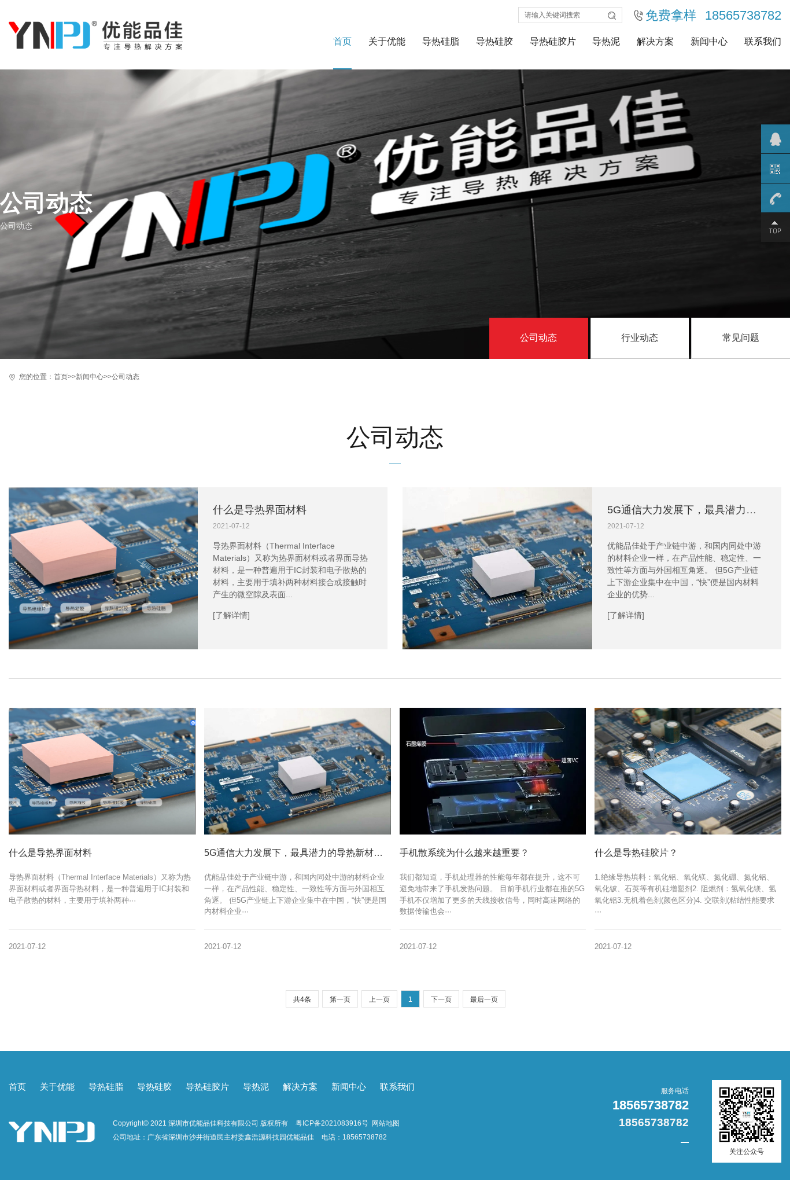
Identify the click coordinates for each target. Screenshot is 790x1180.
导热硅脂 (440, 41)
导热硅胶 (494, 41)
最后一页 (484, 999)
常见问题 (740, 338)
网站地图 (386, 1123)
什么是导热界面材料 (260, 510)
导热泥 (606, 41)
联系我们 (762, 41)
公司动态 (538, 338)
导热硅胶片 (553, 41)
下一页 (441, 999)
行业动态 (639, 338)
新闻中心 (709, 41)
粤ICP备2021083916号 (332, 1123)
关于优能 (386, 41)
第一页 (340, 999)
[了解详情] (231, 615)
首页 (342, 41)
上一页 (379, 999)
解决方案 (655, 41)
